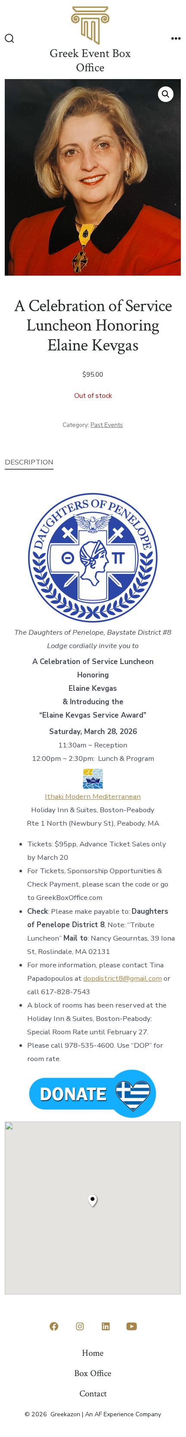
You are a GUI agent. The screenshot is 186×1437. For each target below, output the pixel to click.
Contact (93, 1393)
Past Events (107, 425)
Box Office (92, 1373)
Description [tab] (29, 462)
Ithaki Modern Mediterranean (93, 796)
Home (93, 1353)
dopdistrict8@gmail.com (122, 978)
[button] (165, 94)
